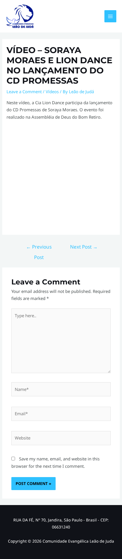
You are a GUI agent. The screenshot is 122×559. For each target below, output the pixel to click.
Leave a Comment (24, 91)
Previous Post (39, 248)
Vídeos (52, 91)
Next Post (84, 246)
